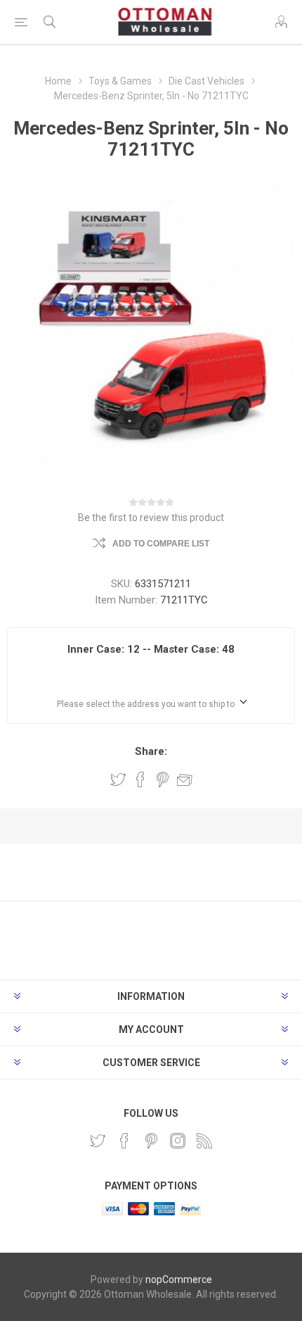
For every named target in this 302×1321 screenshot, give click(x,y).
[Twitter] (97, 1140)
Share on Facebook (140, 779)
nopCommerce (178, 1279)
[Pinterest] (151, 1140)
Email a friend (184, 779)
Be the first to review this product (151, 517)
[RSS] (204, 1140)
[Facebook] (124, 1140)
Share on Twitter (118, 779)
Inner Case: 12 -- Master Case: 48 (151, 649)
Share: (151, 751)
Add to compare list (160, 544)
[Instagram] (177, 1140)
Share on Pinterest (162, 779)
